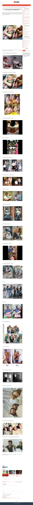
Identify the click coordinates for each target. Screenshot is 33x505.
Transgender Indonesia (25, 33)
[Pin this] (5, 467)
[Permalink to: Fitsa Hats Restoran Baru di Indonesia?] (5, 473)
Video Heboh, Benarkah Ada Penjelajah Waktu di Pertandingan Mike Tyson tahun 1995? (19, 475)
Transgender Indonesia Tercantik (26, 31)
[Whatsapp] (7, 467)
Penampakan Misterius (25, 46)
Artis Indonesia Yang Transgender (26, 34)
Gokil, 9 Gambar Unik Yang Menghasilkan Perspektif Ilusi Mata (12, 475)
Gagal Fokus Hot (25, 45)
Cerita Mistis (24, 30)
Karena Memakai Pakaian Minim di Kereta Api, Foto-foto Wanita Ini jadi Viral (18, 482)
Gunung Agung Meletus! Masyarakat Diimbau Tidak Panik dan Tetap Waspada (26, 24)
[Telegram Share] (6, 467)
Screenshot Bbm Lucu (25, 47)
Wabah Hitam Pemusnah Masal (26, 13)
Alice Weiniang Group (25, 32)
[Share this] (2, 467)
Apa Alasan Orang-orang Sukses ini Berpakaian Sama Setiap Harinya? (6, 482)
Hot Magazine (18, 503)
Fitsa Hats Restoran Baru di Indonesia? (5, 477)
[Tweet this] (3, 467)
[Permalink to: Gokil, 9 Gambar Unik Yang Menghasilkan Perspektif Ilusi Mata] (12, 472)
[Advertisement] (12, 20)
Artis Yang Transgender (25, 29)
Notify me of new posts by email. (6, 495)
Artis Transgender (25, 35)
